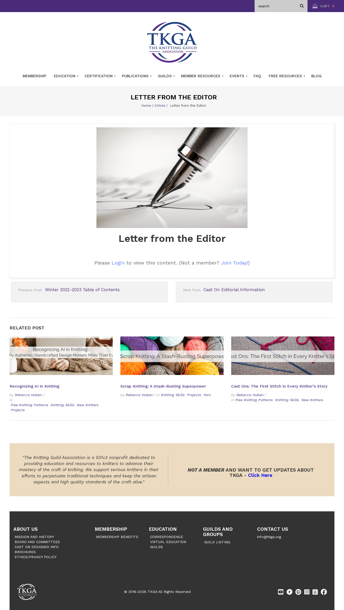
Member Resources (201, 76)
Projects (18, 410)
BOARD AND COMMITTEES (37, 542)
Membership (34, 76)
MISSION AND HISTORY (34, 537)
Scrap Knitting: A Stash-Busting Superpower (163, 386)
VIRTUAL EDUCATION (168, 542)
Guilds (165, 76)
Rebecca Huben (28, 395)
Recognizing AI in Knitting (35, 386)
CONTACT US (272, 529)
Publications (136, 76)
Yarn (207, 395)
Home (146, 105)
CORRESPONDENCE (166, 537)
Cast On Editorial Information (224, 289)
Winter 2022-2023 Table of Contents (69, 289)
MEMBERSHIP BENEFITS (117, 537)
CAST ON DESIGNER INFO (37, 547)
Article (160, 105)
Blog (316, 76)
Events (238, 76)
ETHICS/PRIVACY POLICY (35, 557)
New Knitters (87, 405)
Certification (99, 76)
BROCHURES (25, 552)
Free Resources (286, 76)
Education (65, 76)
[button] (323, 6)
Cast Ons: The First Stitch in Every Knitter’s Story (279, 386)
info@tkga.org (269, 537)
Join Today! (234, 263)
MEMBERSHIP (111, 529)
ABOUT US (25, 529)
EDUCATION (163, 529)
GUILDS (156, 547)
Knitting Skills (62, 405)
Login (118, 263)
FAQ (257, 76)
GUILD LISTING (217, 542)
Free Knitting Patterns (29, 405)
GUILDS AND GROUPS (218, 531)
